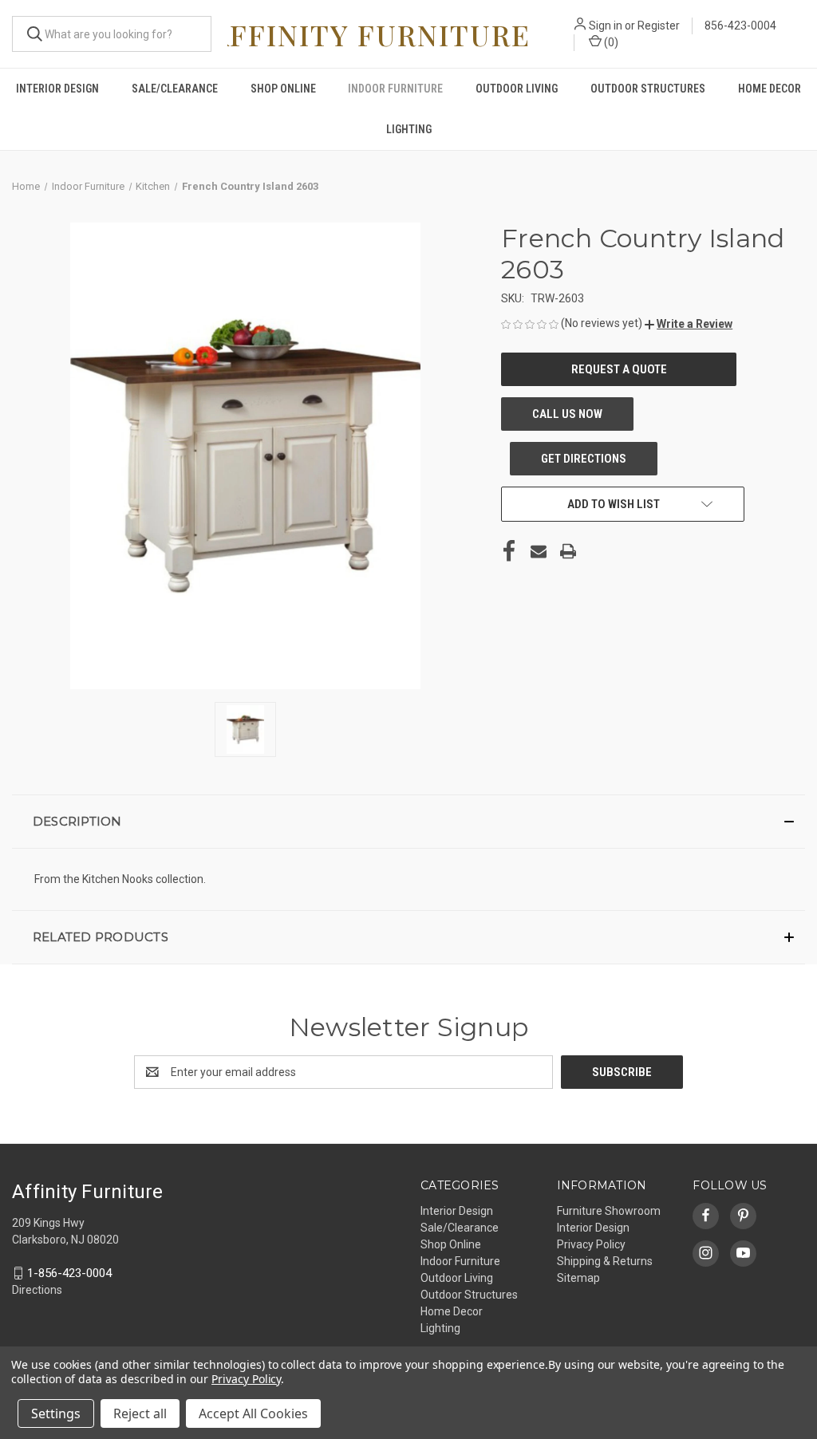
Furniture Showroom (609, 1210)
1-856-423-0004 (69, 1273)
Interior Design (57, 88)
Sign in (605, 25)
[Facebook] (509, 551)
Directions (37, 1289)
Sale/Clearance (175, 88)
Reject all (140, 1413)
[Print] (568, 551)
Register (658, 25)
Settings (56, 1413)
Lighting (409, 129)
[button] (688, 323)
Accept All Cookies (253, 1413)
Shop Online (283, 88)
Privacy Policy (591, 1244)
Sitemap (578, 1277)
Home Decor (769, 88)
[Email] (539, 551)
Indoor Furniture (395, 88)
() (610, 42)
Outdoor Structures (647, 88)
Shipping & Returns (605, 1261)
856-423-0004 (740, 25)
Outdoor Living (517, 88)
